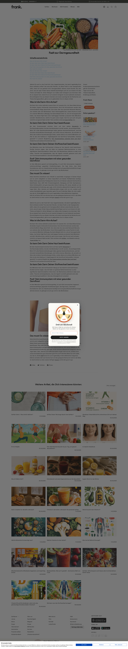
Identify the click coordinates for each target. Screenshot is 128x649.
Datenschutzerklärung (71, 341)
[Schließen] (77, 305)
